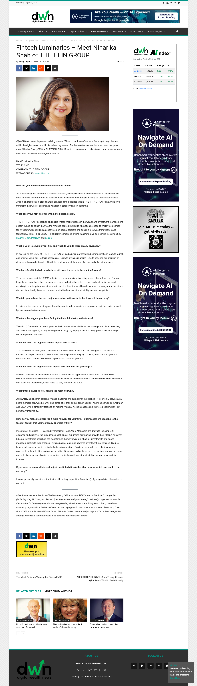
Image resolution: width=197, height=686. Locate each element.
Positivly (35, 238)
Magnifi (20, 238)
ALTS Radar (118, 31)
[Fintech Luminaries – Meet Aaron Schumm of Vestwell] (33, 610)
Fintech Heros (137, 31)
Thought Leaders (32, 40)
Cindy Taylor (24, 61)
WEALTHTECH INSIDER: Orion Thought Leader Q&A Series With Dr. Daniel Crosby (100, 579)
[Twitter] (179, 3)
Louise (48, 238)
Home (19, 40)
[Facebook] (163, 3)
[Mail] (171, 3)
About (42, 31)
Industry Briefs (25, 31)
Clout (27, 238)
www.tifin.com (42, 173)
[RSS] (175, 3)
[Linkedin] (167, 3)
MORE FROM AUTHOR (58, 591)
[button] (177, 31)
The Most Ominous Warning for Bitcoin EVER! (39, 577)
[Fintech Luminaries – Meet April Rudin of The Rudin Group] (70, 610)
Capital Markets (77, 31)
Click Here (174, 678)
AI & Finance (57, 31)
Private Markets (98, 31)
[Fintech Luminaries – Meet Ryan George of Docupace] (106, 610)
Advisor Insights (155, 31)
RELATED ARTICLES (28, 591)
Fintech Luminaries (50, 40)
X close (173, 665)
